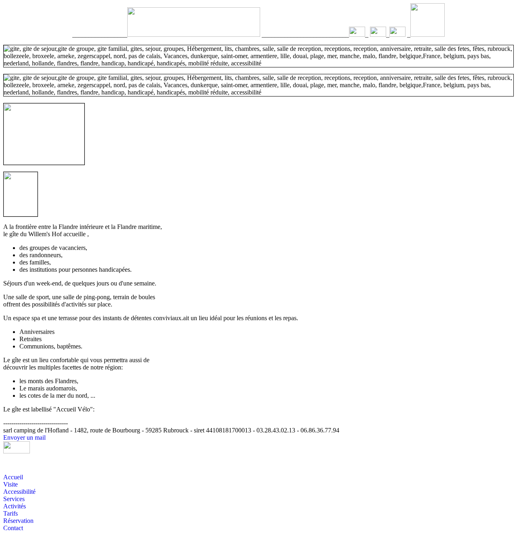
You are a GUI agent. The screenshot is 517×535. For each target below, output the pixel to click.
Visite (10, 484)
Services (14, 498)
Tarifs (10, 513)
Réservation (18, 520)
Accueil (13, 477)
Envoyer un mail (24, 437)
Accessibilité (19, 491)
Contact (13, 528)
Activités (14, 506)
